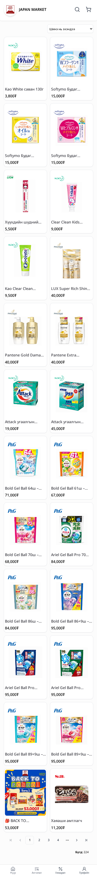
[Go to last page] (86, 840)
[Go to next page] (77, 840)
